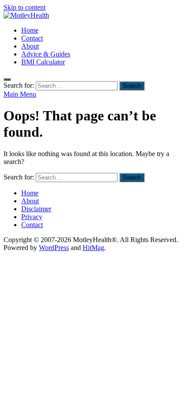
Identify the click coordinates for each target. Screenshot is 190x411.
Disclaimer (36, 209)
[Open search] (7, 79)
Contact (32, 38)
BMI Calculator (43, 62)
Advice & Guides (45, 54)
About (30, 46)
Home (29, 30)
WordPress (54, 247)
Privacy (31, 216)
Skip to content (25, 7)
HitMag (93, 247)
